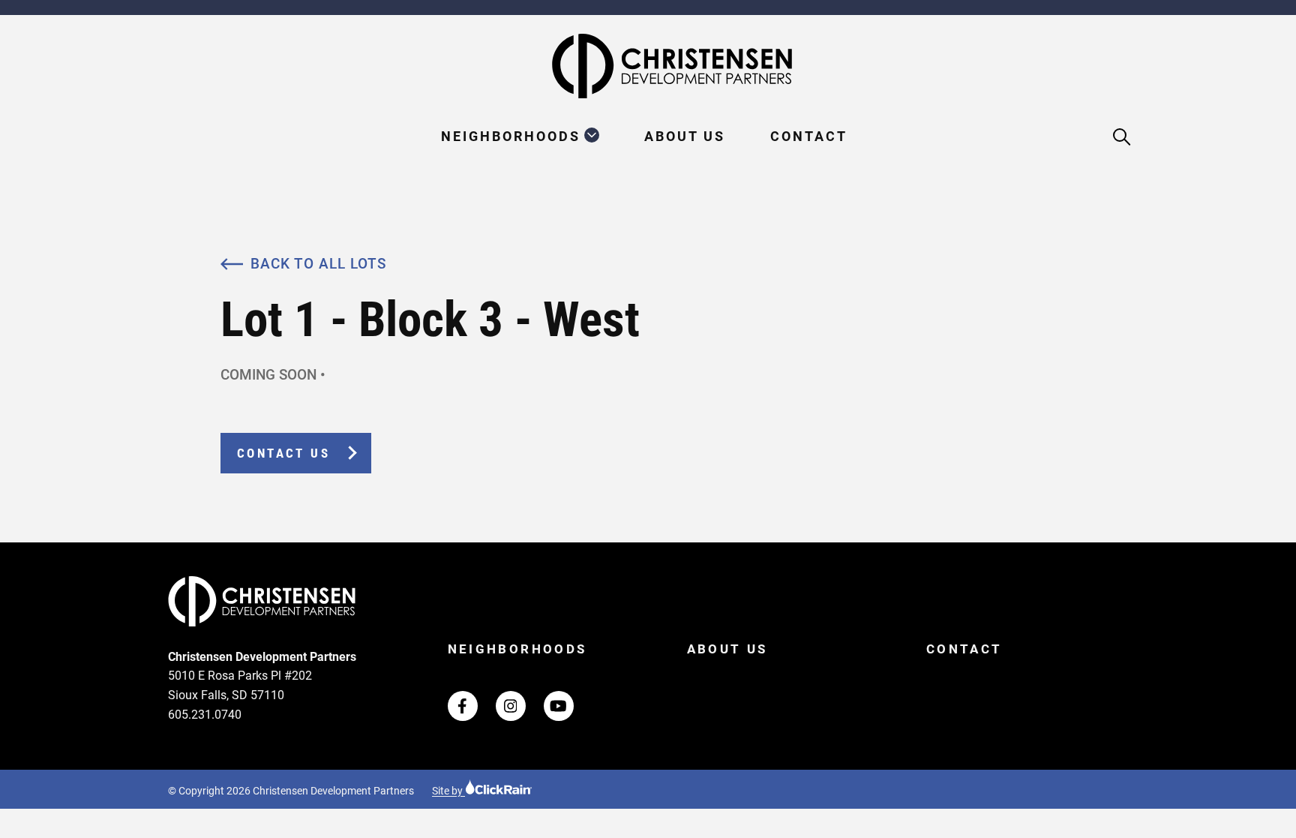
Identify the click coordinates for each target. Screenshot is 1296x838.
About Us (684, 136)
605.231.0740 (205, 714)
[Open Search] (1122, 138)
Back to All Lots (318, 263)
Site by (448, 791)
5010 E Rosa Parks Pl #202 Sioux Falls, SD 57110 (240, 685)
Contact (809, 136)
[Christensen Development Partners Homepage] (648, 66)
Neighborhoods (510, 136)
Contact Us (283, 453)
